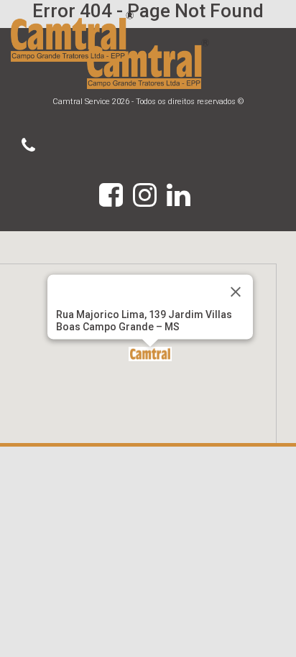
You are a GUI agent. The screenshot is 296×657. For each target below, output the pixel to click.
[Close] (235, 292)
